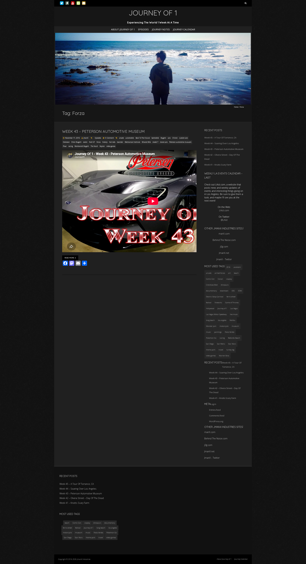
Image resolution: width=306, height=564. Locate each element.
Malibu (232, 320)
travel (221, 349)
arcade (121, 138)
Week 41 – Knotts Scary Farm (217, 164)
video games (110, 146)
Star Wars (232, 344)
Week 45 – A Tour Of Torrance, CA (220, 137)
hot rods (112, 142)
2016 (228, 267)
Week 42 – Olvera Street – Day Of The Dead (81, 498)
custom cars (183, 138)
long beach (210, 320)
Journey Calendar (184, 29)
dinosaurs (225, 285)
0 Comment (109, 138)
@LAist (224, 219)
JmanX (86, 138)
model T (155, 142)
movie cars (164, 142)
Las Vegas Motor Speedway (216, 314)
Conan (220, 279)
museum (235, 326)
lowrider (120, 142)
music (208, 332)
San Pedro (221, 344)
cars (169, 138)
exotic (85, 142)
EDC (233, 290)
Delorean (66, 142)
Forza (99, 142)
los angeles (222, 320)
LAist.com (224, 210)
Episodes (143, 29)
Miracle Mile (146, 142)
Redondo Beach (234, 338)
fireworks (218, 302)
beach (236, 273)
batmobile (155, 138)
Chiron (175, 138)
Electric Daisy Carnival (214, 296)
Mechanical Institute (132, 142)
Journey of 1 (222, 308)
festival (208, 302)
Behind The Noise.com (224, 240)
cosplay (229, 279)
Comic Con (210, 279)
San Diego (210, 344)
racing (70, 146)
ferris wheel (231, 296)
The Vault (94, 146)
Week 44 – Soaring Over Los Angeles (221, 143)
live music (234, 314)
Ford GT (92, 142)
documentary (211, 290)
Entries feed (215, 409)
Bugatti (163, 138)
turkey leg (230, 349)
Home (236, 107)
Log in (213, 404)
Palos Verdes (229, 332)
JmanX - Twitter (224, 259)
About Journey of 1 (123, 29)
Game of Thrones (232, 302)
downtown (224, 290)
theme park (210, 349)
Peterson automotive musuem (180, 142)
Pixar (65, 146)
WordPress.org (216, 421)
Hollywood (210, 308)
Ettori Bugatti (76, 142)
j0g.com (224, 246)
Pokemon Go (211, 338)
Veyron (102, 146)
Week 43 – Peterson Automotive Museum (103, 131)
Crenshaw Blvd (212, 285)
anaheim (237, 267)
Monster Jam (211, 326)
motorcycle (224, 326)
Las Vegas (234, 308)
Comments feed (216, 415)
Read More (69, 258)
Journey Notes (161, 29)
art (229, 273)
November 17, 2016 (72, 138)
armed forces (220, 273)
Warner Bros (224, 355)
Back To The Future (143, 138)
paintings (218, 332)
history (104, 142)
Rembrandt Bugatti (82, 146)
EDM (240, 290)
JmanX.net (224, 252)
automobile (130, 138)
